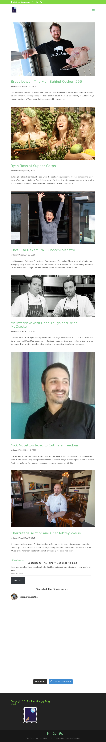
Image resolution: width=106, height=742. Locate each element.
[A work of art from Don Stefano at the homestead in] (31, 640)
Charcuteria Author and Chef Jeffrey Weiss (46, 533)
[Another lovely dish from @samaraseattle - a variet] (31, 615)
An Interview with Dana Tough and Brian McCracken (44, 324)
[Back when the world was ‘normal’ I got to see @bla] (31, 665)
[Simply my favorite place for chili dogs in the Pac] (74, 640)
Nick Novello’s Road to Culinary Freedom (44, 445)
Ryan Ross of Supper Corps (33, 165)
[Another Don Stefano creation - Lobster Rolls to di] (74, 615)
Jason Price (18, 86)
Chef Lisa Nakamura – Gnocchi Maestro (43, 250)
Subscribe (17, 580)
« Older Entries (17, 560)
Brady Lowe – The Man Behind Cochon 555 (46, 81)
